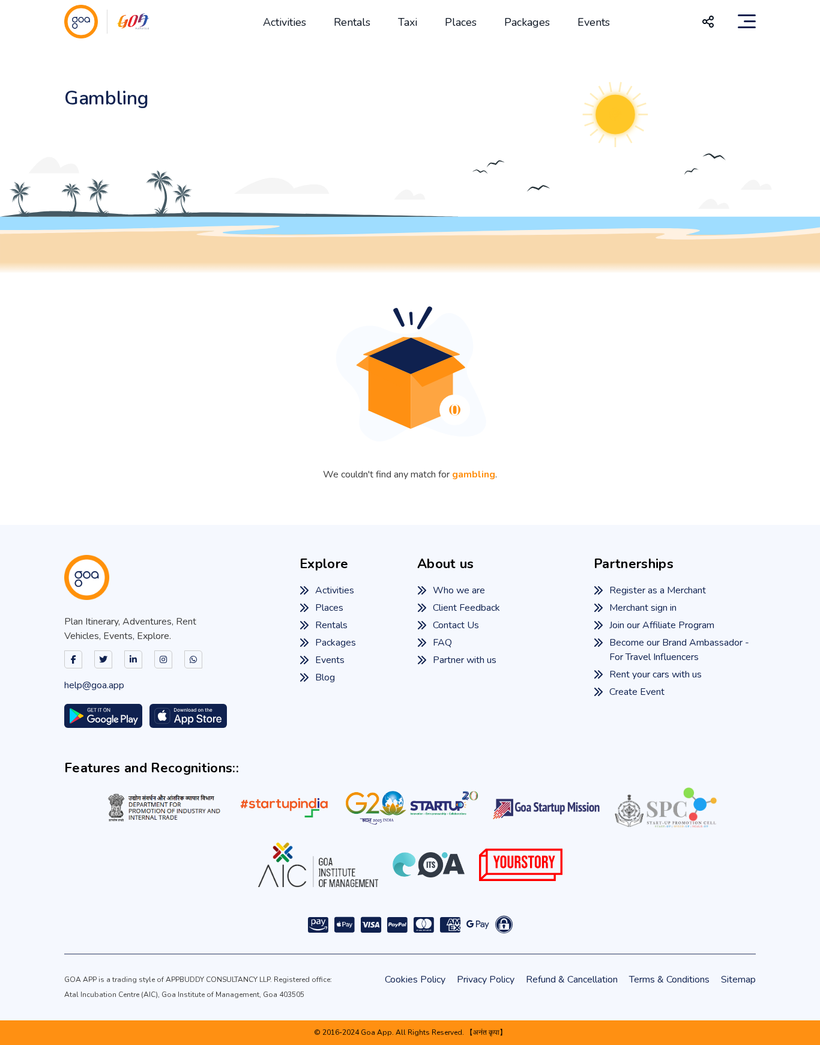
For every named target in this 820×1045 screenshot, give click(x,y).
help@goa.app (94, 685)
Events (593, 22)
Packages (527, 22)
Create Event (637, 691)
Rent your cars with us (655, 674)
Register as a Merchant (657, 590)
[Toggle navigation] (747, 22)
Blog (325, 677)
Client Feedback (466, 607)
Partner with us (464, 660)
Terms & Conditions (669, 979)
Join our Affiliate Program (661, 625)
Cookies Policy (415, 979)
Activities (284, 22)
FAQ (442, 642)
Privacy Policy (485, 979)
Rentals (352, 22)
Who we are (459, 590)
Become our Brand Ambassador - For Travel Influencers (679, 650)
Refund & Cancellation (572, 979)
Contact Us (456, 625)
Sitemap (738, 979)
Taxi (407, 22)
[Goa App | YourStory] (520, 865)
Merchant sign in (643, 607)
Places (461, 22)
